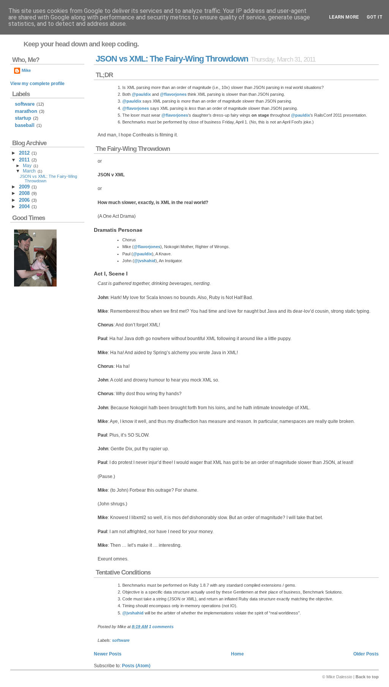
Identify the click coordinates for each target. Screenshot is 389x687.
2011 (24, 160)
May (27, 165)
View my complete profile (37, 83)
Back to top (367, 676)
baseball (25, 125)
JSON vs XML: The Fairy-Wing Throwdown (172, 58)
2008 (24, 193)
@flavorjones (173, 94)
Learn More (344, 17)
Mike (26, 70)
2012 (24, 153)
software (121, 640)
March (29, 171)
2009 (24, 187)
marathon (26, 111)
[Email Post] (175, 626)
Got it (375, 17)
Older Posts (366, 654)
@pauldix (141, 94)
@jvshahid (144, 260)
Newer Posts (108, 654)
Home (237, 654)
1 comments (161, 626)
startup (23, 118)
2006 (24, 200)
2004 (24, 206)
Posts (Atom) (136, 665)
